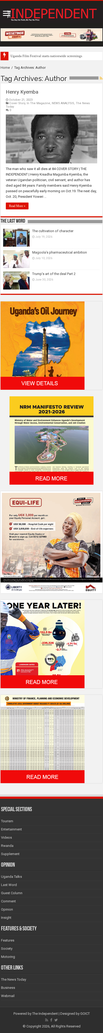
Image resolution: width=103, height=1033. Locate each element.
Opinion (7, 909)
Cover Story (17, 103)
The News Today (13, 979)
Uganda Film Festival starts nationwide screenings (46, 56)
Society (6, 949)
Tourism (7, 821)
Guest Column (11, 893)
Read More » (17, 206)
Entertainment (11, 829)
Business (8, 988)
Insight (6, 918)
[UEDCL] (43, 644)
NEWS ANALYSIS (63, 103)
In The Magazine (38, 103)
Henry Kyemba (22, 92)
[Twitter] (56, 1020)
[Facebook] (51, 1020)
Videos (6, 837)
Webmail (8, 996)
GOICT (85, 1014)
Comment (8, 901)
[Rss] (47, 1020)
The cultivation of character (52, 231)
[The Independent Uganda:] (51, 13)
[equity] (51, 542)
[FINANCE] (43, 739)
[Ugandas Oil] (43, 345)
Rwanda (7, 846)
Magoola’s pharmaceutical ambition (59, 252)
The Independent (45, 1014)
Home (5, 68)
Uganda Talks (11, 877)
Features (7, 940)
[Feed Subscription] (101, 78)
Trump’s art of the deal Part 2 (54, 274)
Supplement (10, 854)
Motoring (8, 957)
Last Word (9, 885)
